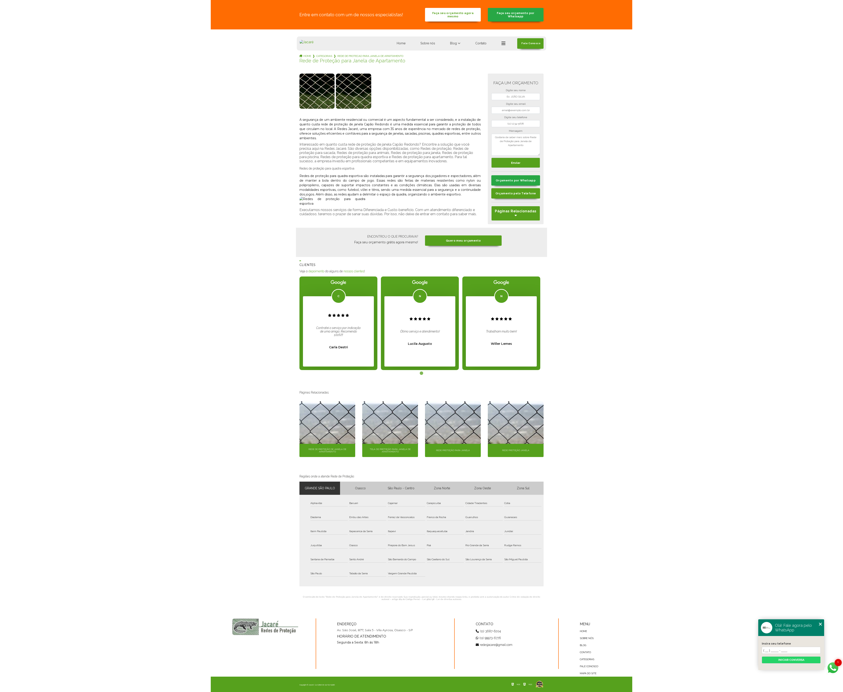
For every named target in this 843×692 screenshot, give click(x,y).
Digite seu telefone (515, 117)
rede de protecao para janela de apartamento (370, 56)
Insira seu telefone (776, 643)
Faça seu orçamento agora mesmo (453, 14)
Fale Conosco (589, 666)
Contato (480, 43)
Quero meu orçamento (463, 240)
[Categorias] (503, 43)
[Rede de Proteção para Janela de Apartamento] (317, 91)
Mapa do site (588, 673)
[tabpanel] (338, 323)
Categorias (324, 56)
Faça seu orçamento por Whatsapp (515, 14)
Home (401, 43)
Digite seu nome (516, 90)
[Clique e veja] (265, 626)
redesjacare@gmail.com (496, 645)
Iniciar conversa (791, 659)
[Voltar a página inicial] (306, 42)
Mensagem (515, 130)
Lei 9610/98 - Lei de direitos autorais (441, 599)
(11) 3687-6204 (490, 631)
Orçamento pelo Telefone (515, 193)
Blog (453, 43)
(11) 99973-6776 (490, 638)
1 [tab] (421, 373)
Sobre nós (427, 43)
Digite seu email (516, 103)
